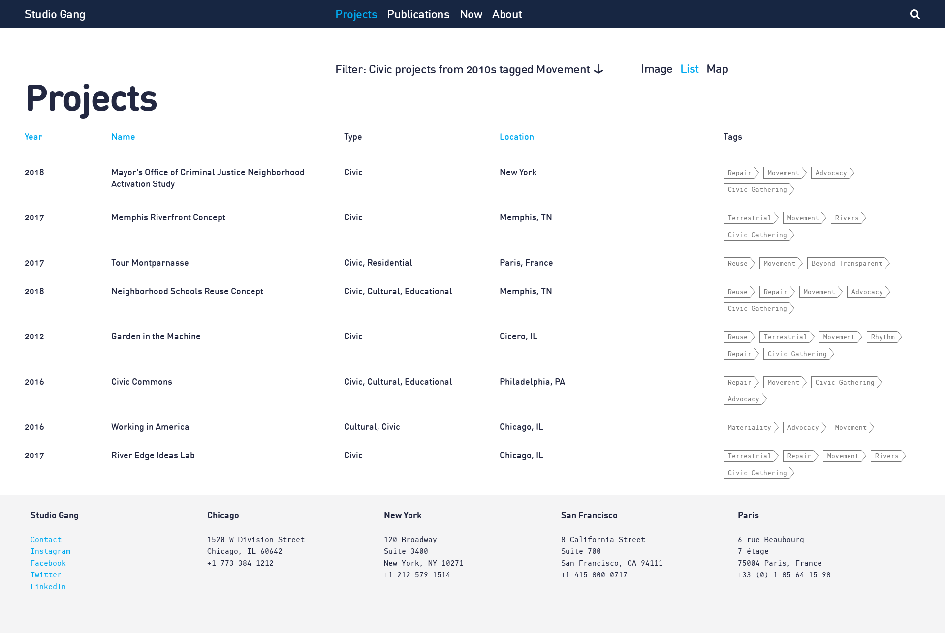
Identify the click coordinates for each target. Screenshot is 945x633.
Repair (740, 173)
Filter (462, 70)
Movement (783, 173)
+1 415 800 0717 (594, 575)
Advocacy (831, 173)
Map (717, 70)
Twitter (46, 575)
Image (657, 70)
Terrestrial (749, 218)
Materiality (749, 427)
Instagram (50, 551)
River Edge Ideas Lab (153, 456)
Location (517, 137)
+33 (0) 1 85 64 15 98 (784, 575)
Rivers (847, 218)
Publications (418, 15)
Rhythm (883, 337)
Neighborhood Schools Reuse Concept (187, 291)
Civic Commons (141, 382)
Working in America (150, 427)
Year (33, 137)
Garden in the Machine (156, 336)
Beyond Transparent (847, 263)
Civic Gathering (757, 189)
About (507, 15)
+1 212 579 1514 (417, 575)
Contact (46, 539)
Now (471, 15)
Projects (356, 15)
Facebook (48, 563)
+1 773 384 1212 (240, 563)
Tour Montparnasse (150, 263)
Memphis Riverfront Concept (168, 217)
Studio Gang (55, 15)
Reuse (738, 263)
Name (123, 137)
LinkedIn (48, 587)
